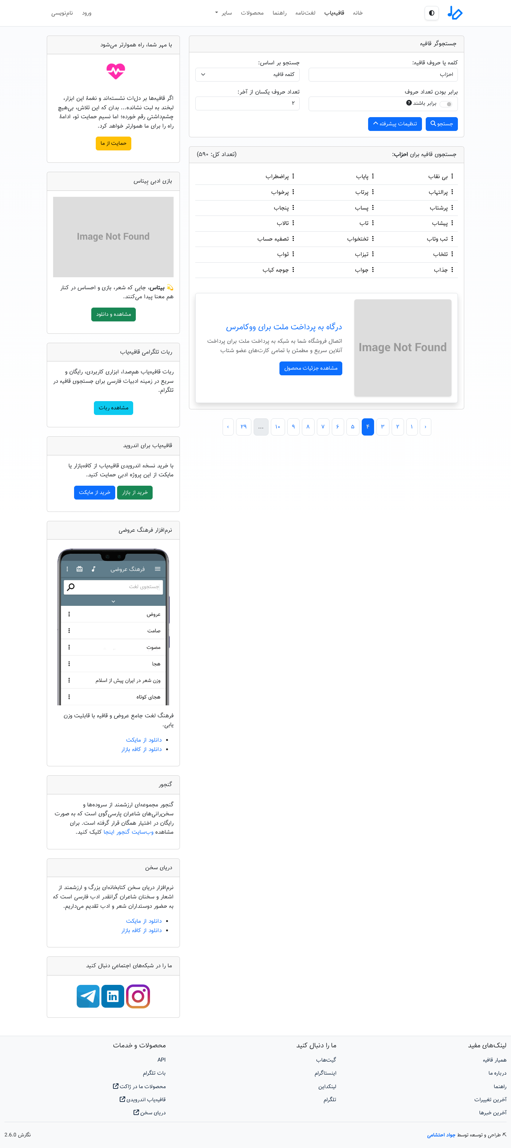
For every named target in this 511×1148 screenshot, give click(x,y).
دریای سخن (152, 1113)
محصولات (252, 13)
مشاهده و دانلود (113, 314)
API (161, 1060)
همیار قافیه (495, 1060)
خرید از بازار (135, 492)
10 (277, 426)
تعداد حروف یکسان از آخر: (269, 92)
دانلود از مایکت (144, 740)
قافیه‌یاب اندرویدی (145, 1100)
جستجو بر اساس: (279, 62)
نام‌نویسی (62, 13)
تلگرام (330, 1100)
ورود (86, 13)
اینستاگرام (325, 1073)
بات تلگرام (154, 1073)
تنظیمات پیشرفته (397, 124)
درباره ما (498, 1073)
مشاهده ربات (113, 408)
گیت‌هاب (326, 1060)
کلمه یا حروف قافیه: (435, 62)
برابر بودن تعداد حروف (431, 92)
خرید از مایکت (94, 492)
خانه (358, 13)
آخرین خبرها (493, 1113)
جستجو (444, 124)
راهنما (280, 13)
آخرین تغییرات (490, 1100)
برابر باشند (425, 103)
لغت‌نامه (305, 13)
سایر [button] (226, 13)
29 (244, 426)
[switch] (446, 104)
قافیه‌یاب (334, 13)
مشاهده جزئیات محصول (310, 368)
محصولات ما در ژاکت (142, 1087)
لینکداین (327, 1087)
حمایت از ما (113, 143)
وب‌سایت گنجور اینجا (129, 832)
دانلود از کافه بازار (141, 749)
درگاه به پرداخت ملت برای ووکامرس (284, 327)
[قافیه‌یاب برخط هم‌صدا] (454, 13)
